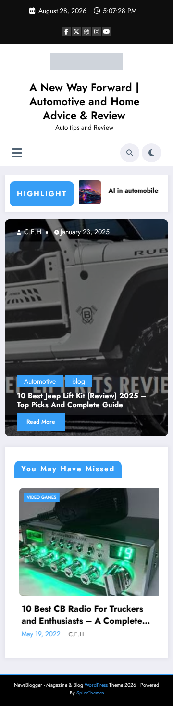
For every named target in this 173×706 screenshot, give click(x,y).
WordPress (96, 685)
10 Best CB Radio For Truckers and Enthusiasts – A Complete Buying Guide (78, 615)
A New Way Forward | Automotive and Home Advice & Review (84, 101)
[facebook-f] (66, 31)
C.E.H (31, 232)
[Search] (129, 153)
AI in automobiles (127, 190)
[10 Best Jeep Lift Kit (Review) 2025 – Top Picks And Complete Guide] (86, 327)
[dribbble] (86, 31)
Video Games (37, 497)
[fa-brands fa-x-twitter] (76, 31)
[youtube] (106, 31)
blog (78, 381)
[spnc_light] (151, 152)
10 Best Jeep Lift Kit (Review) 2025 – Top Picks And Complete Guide (82, 400)
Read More (40, 421)
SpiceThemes (90, 692)
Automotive (40, 381)
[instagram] (96, 31)
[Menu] (17, 153)
